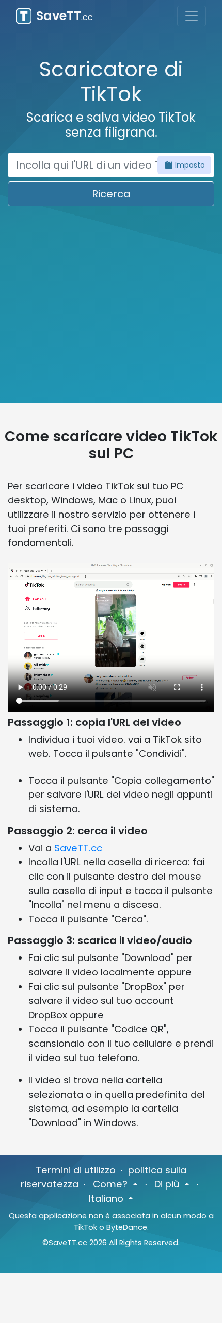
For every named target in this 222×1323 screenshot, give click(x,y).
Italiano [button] (107, 1198)
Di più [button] (168, 1184)
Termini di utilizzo (76, 1170)
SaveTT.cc (78, 847)
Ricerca (111, 194)
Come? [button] (111, 1184)
